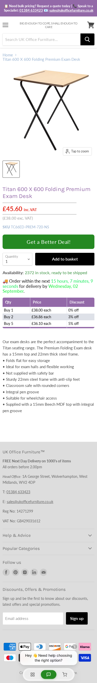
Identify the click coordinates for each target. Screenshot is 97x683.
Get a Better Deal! (48, 242)
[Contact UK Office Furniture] (48, 8)
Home (8, 55)
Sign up (77, 618)
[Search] (87, 39)
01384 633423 (31, 10)
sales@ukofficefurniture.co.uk (71, 10)
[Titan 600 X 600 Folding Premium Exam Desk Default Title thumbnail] (11, 169)
